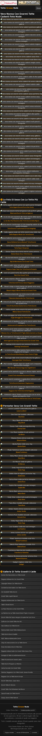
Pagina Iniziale (9, 732)
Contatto (34, 732)
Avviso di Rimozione (23, 732)
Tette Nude (9, 8)
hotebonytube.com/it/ (28, 710)
